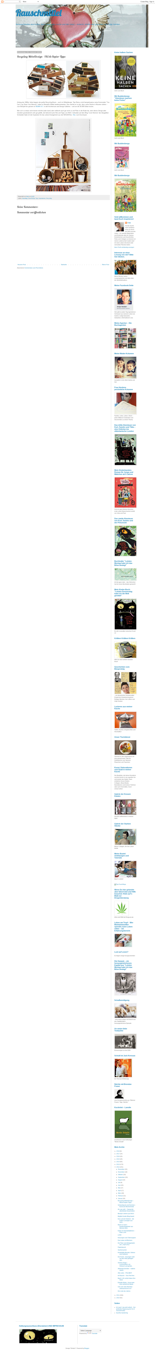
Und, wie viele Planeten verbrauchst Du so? (125, 1287)
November (121, 1172)
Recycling (49, 198)
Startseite (64, 264)
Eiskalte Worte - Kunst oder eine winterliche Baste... (126, 1283)
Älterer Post (105, 264)
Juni (119, 1185)
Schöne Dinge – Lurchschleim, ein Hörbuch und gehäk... (125, 1264)
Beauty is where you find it (126, 1213)
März (119, 1193)
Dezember (121, 1169)
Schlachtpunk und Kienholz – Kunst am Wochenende (127, 1205)
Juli (119, 1182)
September (121, 1177)
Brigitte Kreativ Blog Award (126, 1216)
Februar (120, 1196)
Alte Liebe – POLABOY (125, 1273)
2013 (118, 1164)
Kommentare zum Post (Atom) (34, 268)
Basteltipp (25, 198)
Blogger (86, 1348)
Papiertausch (122, 1247)
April (119, 1190)
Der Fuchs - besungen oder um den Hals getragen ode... (126, 1258)
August (120, 1180)
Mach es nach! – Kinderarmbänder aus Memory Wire (125, 1226)
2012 (118, 1167)
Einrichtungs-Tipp (33, 198)
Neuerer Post (22, 264)
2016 (118, 1156)
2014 (118, 1161)
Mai (119, 1188)
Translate (94, 1333)
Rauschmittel (39, 12)
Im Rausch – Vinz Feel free (126, 1275)
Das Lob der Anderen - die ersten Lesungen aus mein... (126, 1220)
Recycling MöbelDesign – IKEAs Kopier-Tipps (126, 1201)
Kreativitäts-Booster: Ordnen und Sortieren (126, 1253)
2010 (118, 1298)
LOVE (119, 1235)
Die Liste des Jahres (124, 1291)
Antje (129, 223)
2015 (118, 1159)
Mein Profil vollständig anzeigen (124, 247)
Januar (120, 1198)
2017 (118, 1154)
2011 (118, 1295)
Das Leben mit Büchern (125, 1240)
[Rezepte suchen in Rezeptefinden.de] (120, 884)
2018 (118, 1151)
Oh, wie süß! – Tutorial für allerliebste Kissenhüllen (126, 1210)
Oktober (120, 1174)
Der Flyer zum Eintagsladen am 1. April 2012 (126, 1243)
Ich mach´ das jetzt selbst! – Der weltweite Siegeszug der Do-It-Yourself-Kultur (126, 1309)
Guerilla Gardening (122, 1313)
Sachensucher (122, 1250)
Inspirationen (42, 198)
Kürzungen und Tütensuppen (127, 1238)
